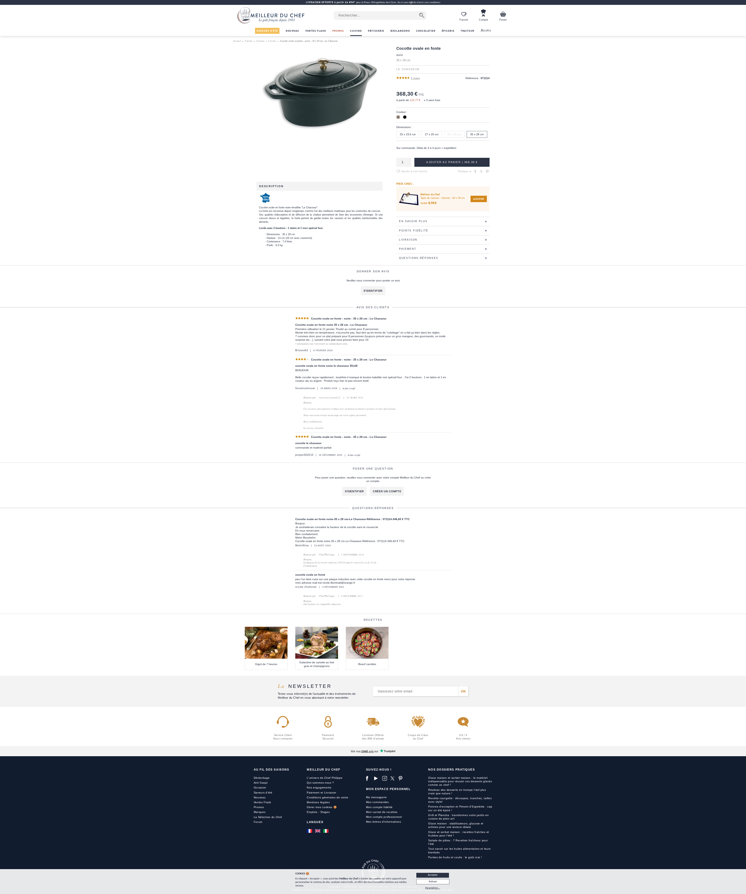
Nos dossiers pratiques (451, 769)
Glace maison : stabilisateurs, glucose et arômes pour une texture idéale (455, 825)
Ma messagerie (376, 797)
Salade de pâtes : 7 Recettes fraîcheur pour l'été (458, 842)
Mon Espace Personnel (388, 789)
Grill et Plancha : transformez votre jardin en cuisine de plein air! (458, 817)
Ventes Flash (262, 802)
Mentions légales (318, 802)
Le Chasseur (408, 69)
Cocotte (272, 40)
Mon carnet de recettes (381, 812)
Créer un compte (387, 491)
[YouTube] (377, 778)
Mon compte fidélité (379, 807)
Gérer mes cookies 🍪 (322, 807)
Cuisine (249, 40)
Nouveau (260, 797)
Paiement (313, 792)
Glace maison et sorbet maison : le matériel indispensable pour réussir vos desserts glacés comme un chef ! (460, 781)
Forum (258, 821)
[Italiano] (326, 831)
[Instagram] (385, 778)
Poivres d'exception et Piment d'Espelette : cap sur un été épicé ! (460, 808)
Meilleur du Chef (323, 769)
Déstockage (262, 777)
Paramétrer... (432, 888)
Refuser (433, 881)
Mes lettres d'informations (383, 821)
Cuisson (260, 40)
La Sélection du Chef (268, 817)
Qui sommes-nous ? (320, 782)
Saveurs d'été (263, 792)
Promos (259, 807)
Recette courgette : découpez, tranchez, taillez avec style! (460, 800)
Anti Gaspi (261, 782)
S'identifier (373, 290)
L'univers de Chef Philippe (324, 777)
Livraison (330, 792)
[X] (393, 778)
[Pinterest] (402, 778)
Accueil (237, 40)
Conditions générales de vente (327, 797)
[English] (318, 831)
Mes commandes (377, 802)
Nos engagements (319, 787)
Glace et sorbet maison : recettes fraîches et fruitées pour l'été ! (458, 833)
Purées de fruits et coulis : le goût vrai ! (455, 857)
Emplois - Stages (318, 812)
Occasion (260, 787)
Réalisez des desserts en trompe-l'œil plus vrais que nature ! (457, 791)
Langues (315, 822)
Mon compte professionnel (384, 816)
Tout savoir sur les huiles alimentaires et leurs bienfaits (459, 850)
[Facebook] (369, 778)
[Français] (310, 831)
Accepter (433, 875)
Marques (260, 812)
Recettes (486, 31)
